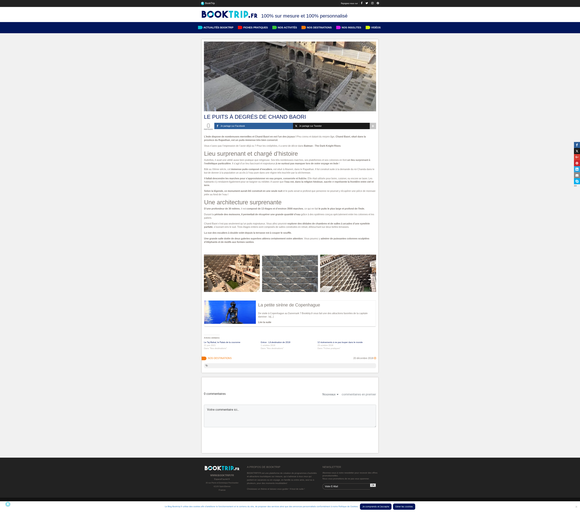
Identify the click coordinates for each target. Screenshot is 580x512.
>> (575, 186)
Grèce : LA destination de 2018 (275, 342)
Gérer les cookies (404, 506)
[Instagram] (372, 3)
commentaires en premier (359, 394)
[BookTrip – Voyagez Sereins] (230, 14)
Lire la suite (264, 322)
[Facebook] (361, 3)
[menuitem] (290, 3)
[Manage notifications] (7, 504)
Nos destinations (220, 358)
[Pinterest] (377, 3)
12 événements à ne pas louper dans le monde (340, 342)
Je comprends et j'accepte (375, 506)
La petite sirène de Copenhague (289, 305)
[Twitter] (367, 3)
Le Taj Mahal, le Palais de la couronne (222, 342)
